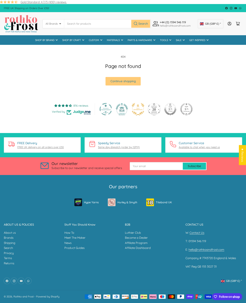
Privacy (9, 253)
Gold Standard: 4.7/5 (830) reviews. (44, 2)
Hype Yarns (91, 202)
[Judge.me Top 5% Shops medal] (170, 109)
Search (8, 248)
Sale (178, 40)
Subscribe (194, 166)
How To (69, 232)
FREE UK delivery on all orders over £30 (40, 147)
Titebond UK (164, 202)
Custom (94, 40)
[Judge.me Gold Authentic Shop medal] (138, 109)
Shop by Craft (71, 40)
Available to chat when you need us (199, 147)
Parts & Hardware (140, 40)
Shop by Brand (44, 40)
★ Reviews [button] (242, 155)
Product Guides (74, 248)
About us (10, 232)
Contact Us (196, 232)
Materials (113, 40)
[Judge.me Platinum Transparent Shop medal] (106, 109)
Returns (9, 263)
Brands (8, 237)
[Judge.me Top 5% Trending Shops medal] (186, 109)
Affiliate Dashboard (138, 248)
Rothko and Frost (23, 296)
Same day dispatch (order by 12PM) (119, 147)
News (67, 243)
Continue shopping (123, 81)
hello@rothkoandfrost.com (206, 249)
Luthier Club (133, 232)
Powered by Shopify (47, 296)
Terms (8, 258)
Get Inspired (197, 40)
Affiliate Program (136, 243)
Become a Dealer (136, 237)
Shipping (9, 243)
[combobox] (107, 23)
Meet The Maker (75, 237)
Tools (164, 40)
